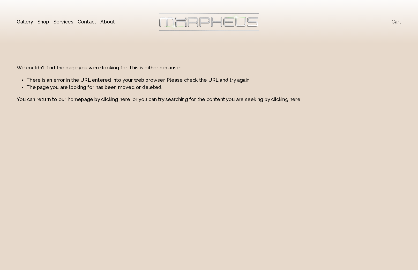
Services (63, 22)
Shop (43, 22)
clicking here (115, 99)
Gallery (25, 22)
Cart (396, 22)
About (107, 22)
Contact (87, 22)
